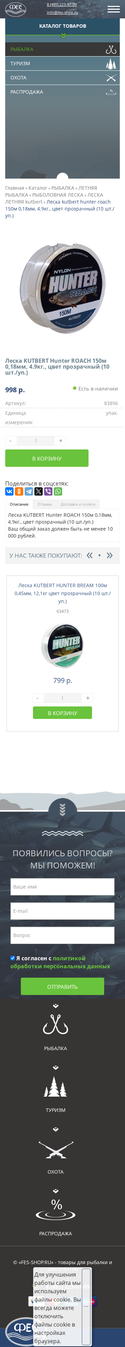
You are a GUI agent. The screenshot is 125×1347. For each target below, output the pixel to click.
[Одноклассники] (19, 491)
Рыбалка (21, 49)
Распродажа (26, 91)
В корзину (46, 458)
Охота (18, 77)
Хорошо (86, 1306)
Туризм (20, 63)
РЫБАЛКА (62, 188)
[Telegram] (29, 491)
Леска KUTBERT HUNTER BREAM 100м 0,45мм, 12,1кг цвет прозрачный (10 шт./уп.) (63, 593)
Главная (14, 188)
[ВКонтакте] (9, 491)
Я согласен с (60, 962)
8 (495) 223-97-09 (62, 4)
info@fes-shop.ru (62, 12)
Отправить (62, 986)
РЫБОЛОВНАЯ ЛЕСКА (57, 194)
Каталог (37, 188)
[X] (38, 491)
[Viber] (48, 491)
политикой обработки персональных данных (60, 962)
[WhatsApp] (58, 491)
